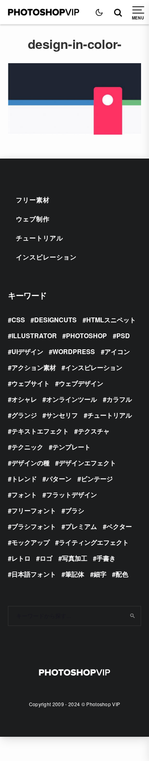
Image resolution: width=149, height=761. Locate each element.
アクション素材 (34, 367)
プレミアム (81, 526)
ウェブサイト (31, 383)
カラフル (119, 399)
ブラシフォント (34, 526)
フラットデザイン (71, 494)
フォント (24, 494)
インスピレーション (46, 256)
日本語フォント (34, 574)
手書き (106, 558)
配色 (122, 574)
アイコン (117, 351)
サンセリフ (62, 415)
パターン (59, 478)
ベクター (119, 526)
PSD (123, 335)
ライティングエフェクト (94, 542)
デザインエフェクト (87, 462)
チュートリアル (39, 237)
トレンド (24, 478)
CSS (18, 319)
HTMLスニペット (111, 319)
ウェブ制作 (33, 218)
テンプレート (71, 446)
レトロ (21, 558)
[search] (132, 615)
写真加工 (74, 558)
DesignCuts (55, 319)
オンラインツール (71, 399)
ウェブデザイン (81, 383)
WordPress (73, 351)
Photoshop (86, 335)
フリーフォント (34, 510)
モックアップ (31, 542)
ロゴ (46, 558)
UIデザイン (27, 351)
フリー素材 (33, 199)
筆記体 (74, 574)
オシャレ (24, 399)
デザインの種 (31, 462)
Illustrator (34, 335)
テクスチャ (94, 431)
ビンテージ (97, 478)
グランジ (24, 415)
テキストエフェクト (40, 431)
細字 (100, 574)
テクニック (27, 446)
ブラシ (74, 510)
